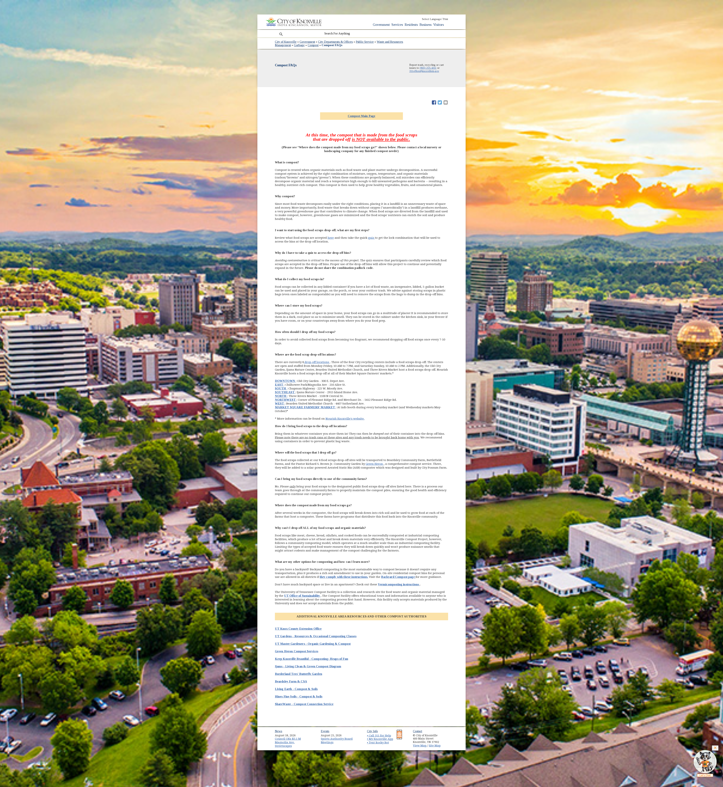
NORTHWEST (286, 399)
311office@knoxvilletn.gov (424, 71)
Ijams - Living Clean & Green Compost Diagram (308, 666)
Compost (313, 45)
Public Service (365, 41)
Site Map (435, 745)
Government (381, 25)
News (278, 731)
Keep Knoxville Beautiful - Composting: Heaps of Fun (311, 658)
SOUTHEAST (285, 392)
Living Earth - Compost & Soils (296, 689)
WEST (280, 403)
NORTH (281, 396)
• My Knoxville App (380, 739)
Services (397, 25)
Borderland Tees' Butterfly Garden (298, 673)
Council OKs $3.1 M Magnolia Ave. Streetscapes (288, 742)
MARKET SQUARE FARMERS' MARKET (305, 407)
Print (445, 19)
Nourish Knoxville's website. (345, 418)
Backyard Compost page (398, 576)
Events (325, 731)
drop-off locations (317, 362)
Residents (411, 25)
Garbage (299, 45)
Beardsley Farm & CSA (291, 681)
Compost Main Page (361, 116)
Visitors (438, 25)
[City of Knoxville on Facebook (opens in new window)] (447, 734)
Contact (417, 731)
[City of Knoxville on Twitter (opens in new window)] (447, 738)
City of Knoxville (286, 41)
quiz (371, 237)
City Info (372, 731)
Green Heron (375, 464)
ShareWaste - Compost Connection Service (304, 704)
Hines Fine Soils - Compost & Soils (298, 696)
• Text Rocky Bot (378, 742)
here (331, 237)
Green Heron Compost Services (296, 651)
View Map (420, 745)
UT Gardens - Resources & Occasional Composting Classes (316, 636)
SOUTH (281, 388)
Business (425, 25)
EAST (279, 384)
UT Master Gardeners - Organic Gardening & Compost (313, 643)
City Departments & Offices (335, 41)
